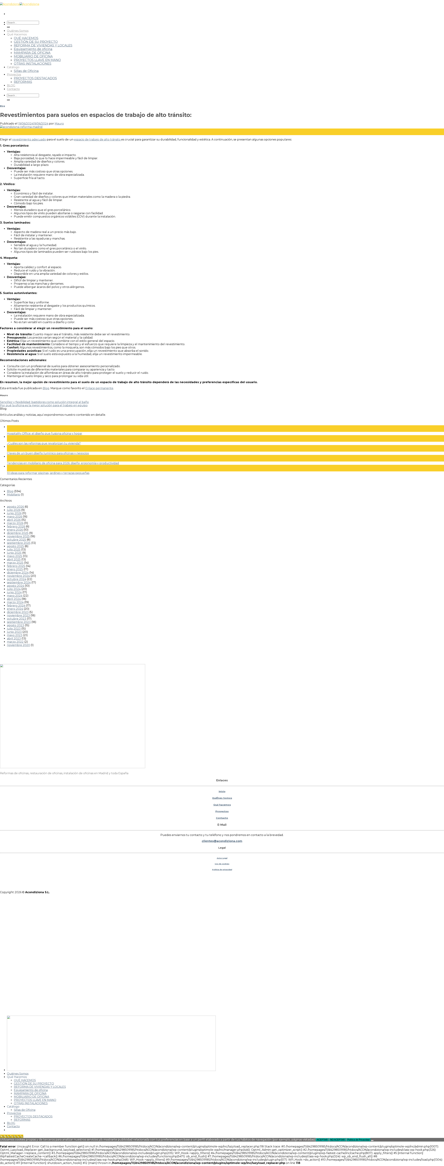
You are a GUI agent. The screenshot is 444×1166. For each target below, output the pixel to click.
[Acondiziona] (19, 4)
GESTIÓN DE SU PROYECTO (36, 42)
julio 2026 (13, 510)
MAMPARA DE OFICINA (32, 52)
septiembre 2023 (19, 622)
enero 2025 (15, 569)
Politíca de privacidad (222, 869)
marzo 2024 (15, 602)
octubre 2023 (16, 618)
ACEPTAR (322, 1139)
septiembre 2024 (19, 582)
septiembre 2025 (19, 543)
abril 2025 (14, 559)
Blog (2, 106)
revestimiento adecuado (29, 139)
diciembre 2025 (17, 533)
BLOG (11, 85)
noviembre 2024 (18, 576)
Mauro (59, 123)
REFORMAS (23, 82)
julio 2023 (14, 628)
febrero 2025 (16, 566)
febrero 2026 (16, 526)
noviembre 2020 (18, 645)
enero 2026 (15, 529)
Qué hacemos (222, 804)
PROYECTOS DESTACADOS (35, 78)
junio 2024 (14, 592)
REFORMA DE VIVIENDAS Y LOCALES (43, 45)
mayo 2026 (14, 516)
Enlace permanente (99, 388)
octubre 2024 (16, 579)
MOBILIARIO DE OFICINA (33, 56)
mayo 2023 (14, 635)
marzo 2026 (15, 523)
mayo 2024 (14, 595)
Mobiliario (13, 494)
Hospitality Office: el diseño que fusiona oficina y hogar (44, 433)
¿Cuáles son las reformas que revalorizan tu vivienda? (44, 443)
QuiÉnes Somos (222, 798)
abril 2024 (14, 599)
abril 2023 (14, 638)
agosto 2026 (15, 506)
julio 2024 (14, 589)
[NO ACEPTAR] (372, 1140)
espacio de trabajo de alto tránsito (97, 139)
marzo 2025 (15, 562)
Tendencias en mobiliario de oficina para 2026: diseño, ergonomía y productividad (63, 463)
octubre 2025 (16, 539)
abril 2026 (14, 520)
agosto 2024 (15, 585)
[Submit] (8, 27)
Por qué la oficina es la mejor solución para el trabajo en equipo (44, 405)
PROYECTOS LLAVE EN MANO (37, 60)
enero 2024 (15, 608)
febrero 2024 (16, 605)
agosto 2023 (15, 625)
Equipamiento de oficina (33, 49)
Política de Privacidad (358, 1139)
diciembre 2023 (18, 612)
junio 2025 (14, 552)
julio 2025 (13, 549)
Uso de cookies (222, 864)
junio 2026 (14, 513)
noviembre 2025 (18, 536)
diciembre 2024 (18, 572)
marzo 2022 (15, 641)
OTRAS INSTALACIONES (32, 63)
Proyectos (14, 74)
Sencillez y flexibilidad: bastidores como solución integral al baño (44, 402)
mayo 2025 (14, 556)
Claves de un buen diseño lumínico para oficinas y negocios (48, 453)
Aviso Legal (222, 858)
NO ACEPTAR (337, 1139)
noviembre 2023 (18, 615)
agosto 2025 (15, 546)
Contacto (13, 89)
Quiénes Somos (17, 30)
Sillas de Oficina (26, 71)
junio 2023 (14, 632)
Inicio (222, 791)
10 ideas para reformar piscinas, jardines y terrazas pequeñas (48, 473)
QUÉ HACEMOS (26, 38)
